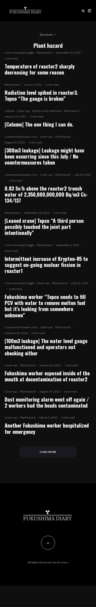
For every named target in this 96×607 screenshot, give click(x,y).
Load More (48, 451)
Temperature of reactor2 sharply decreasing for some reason (40, 69)
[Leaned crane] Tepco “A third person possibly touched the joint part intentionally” (44, 226)
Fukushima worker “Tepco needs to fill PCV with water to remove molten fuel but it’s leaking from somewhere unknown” (45, 306)
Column (10, 111)
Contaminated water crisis (21, 136)
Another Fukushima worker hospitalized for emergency (47, 428)
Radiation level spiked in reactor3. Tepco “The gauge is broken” (41, 95)
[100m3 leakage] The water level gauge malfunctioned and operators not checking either (46, 347)
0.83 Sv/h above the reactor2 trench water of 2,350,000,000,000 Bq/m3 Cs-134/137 (46, 194)
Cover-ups (23, 111)
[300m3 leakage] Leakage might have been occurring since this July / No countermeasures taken (44, 156)
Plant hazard (44, 52)
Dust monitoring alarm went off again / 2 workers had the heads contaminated (47, 402)
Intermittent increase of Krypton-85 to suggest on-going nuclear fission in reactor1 (46, 265)
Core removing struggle (19, 52)
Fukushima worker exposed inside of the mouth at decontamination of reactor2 (47, 376)
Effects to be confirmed (47, 111)
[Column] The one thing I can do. (39, 124)
